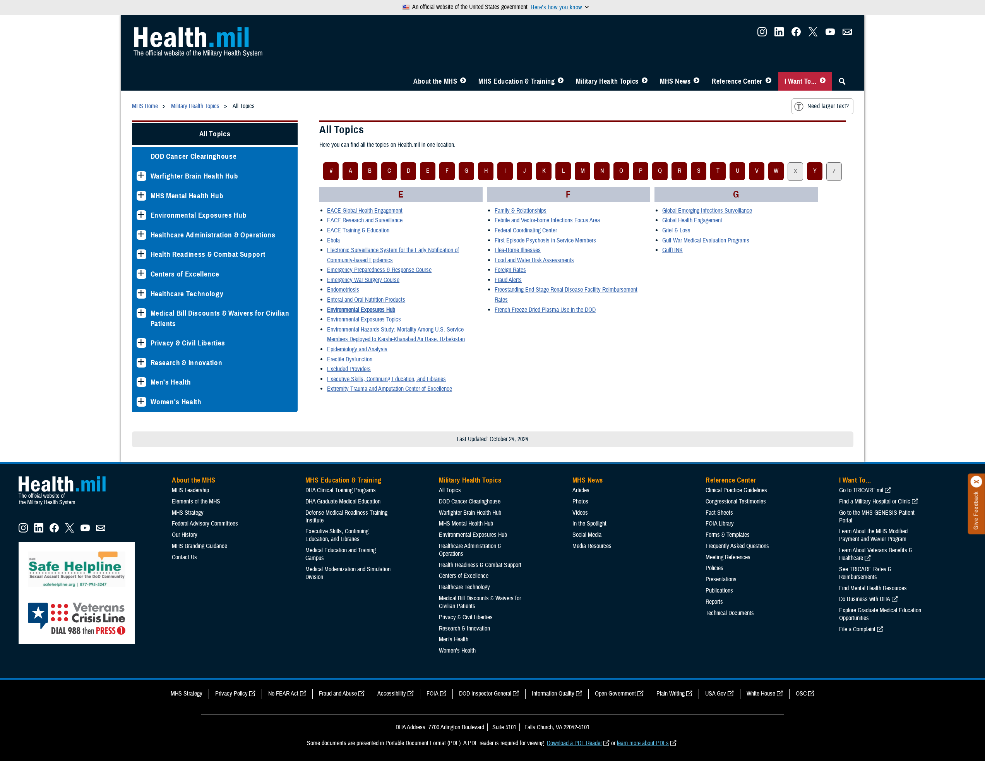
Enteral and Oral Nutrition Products (366, 300)
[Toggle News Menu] (696, 81)
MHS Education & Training (516, 81)
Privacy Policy (231, 693)
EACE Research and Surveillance (365, 220)
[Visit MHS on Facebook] (796, 34)
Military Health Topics (607, 81)
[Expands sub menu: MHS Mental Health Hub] (141, 196)
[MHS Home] (67, 505)
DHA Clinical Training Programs (340, 490)
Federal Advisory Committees (205, 523)
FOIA (433, 693)
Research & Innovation (187, 362)
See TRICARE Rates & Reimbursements (865, 573)
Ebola (333, 240)
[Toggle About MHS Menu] (463, 81)
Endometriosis (343, 290)
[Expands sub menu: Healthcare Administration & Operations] (141, 235)
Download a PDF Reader (574, 743)
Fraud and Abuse (338, 693)
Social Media (586, 535)
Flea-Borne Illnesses (518, 250)
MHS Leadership (190, 490)
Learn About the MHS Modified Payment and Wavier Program (873, 535)
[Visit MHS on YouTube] (830, 34)
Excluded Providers (349, 369)
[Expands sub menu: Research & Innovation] (141, 363)
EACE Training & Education (358, 230)
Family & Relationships (520, 211)
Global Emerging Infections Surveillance (707, 211)
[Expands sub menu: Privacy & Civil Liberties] (141, 343)
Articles (580, 490)
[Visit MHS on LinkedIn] (779, 34)
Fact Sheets (719, 513)
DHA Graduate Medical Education (342, 501)
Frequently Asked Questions (737, 546)
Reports (714, 602)
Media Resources (592, 546)
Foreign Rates (510, 270)
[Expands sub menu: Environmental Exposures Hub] (141, 215)
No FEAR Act (283, 693)
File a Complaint (857, 629)
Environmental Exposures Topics (364, 319)
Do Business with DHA (864, 599)
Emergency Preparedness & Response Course (379, 270)
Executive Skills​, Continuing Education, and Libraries (386, 379)
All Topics (215, 133)
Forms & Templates (728, 535)
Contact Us (184, 557)
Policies (714, 568)
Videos (580, 513)
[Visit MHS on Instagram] (762, 34)
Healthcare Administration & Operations (213, 234)
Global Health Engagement (692, 220)
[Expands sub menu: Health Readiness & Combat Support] (141, 254)
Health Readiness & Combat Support (208, 254)
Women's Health (176, 401)
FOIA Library (720, 523)
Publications (719, 590)
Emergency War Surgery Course (363, 280)
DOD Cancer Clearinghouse (194, 156)
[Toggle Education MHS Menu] (561, 81)
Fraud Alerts (508, 280)
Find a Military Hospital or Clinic (874, 501)
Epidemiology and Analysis (357, 349)
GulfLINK (672, 250)
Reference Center (737, 81)
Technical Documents (730, 613)
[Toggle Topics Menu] (645, 81)
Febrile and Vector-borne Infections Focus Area (547, 220)
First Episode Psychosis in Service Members (545, 240)
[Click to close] (976, 482)
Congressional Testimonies (736, 501)
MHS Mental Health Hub (187, 195)
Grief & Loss (676, 230)
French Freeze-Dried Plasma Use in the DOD (545, 310)
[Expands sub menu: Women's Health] (141, 402)
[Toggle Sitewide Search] (842, 81)
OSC (801, 693)
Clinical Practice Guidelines (736, 490)
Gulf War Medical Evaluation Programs (705, 240)
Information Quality (553, 693)
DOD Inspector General (485, 693)
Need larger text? (828, 106)
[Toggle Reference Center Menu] (768, 81)
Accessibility (391, 693)
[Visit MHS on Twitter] (813, 34)
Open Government (615, 693)
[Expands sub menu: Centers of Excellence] (141, 274)
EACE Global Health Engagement (365, 211)
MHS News (675, 81)
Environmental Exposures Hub (199, 215)
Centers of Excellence (185, 274)
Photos (580, 501)
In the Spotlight (589, 523)
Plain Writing (670, 693)
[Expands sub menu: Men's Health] (141, 382)
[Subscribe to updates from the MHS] (847, 34)
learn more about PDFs (643, 743)
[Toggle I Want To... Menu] (823, 81)
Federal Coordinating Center (526, 230)
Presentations (721, 579)
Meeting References (728, 557)
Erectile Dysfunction (349, 359)
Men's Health (171, 382)
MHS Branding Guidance (199, 546)
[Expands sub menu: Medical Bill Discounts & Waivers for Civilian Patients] (141, 313)
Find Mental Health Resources (873, 588)
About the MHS (435, 81)
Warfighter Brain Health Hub (194, 176)
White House (761, 693)
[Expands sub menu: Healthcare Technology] (141, 294)
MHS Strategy (188, 513)
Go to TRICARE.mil (861, 490)
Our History (184, 535)
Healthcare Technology (187, 293)
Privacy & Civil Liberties (188, 342)
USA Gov (715, 693)
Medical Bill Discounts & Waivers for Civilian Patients (220, 318)
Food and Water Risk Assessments (534, 260)
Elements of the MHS (196, 501)
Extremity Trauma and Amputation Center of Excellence (389, 389)
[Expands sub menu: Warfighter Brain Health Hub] (141, 176)
